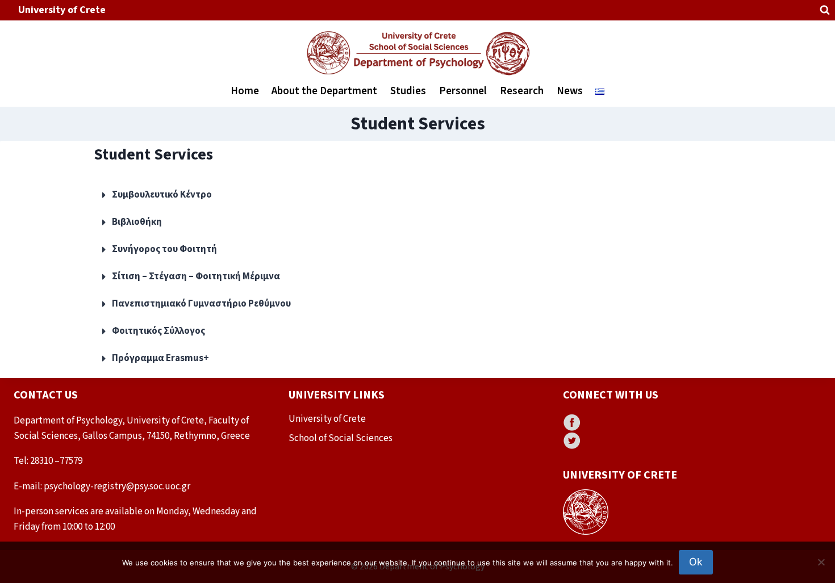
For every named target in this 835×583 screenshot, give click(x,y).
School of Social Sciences (341, 438)
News (570, 91)
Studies (408, 91)
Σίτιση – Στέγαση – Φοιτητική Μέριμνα (196, 276)
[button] (417, 195)
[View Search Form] (825, 10)
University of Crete (62, 10)
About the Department (324, 91)
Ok (696, 562)
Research (522, 91)
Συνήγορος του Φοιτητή (164, 249)
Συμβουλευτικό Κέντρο (162, 195)
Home (245, 91)
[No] (820, 562)
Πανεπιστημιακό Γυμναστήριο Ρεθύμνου (201, 304)
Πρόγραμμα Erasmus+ (160, 358)
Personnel (463, 91)
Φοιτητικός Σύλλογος (158, 331)
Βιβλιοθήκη (137, 222)
